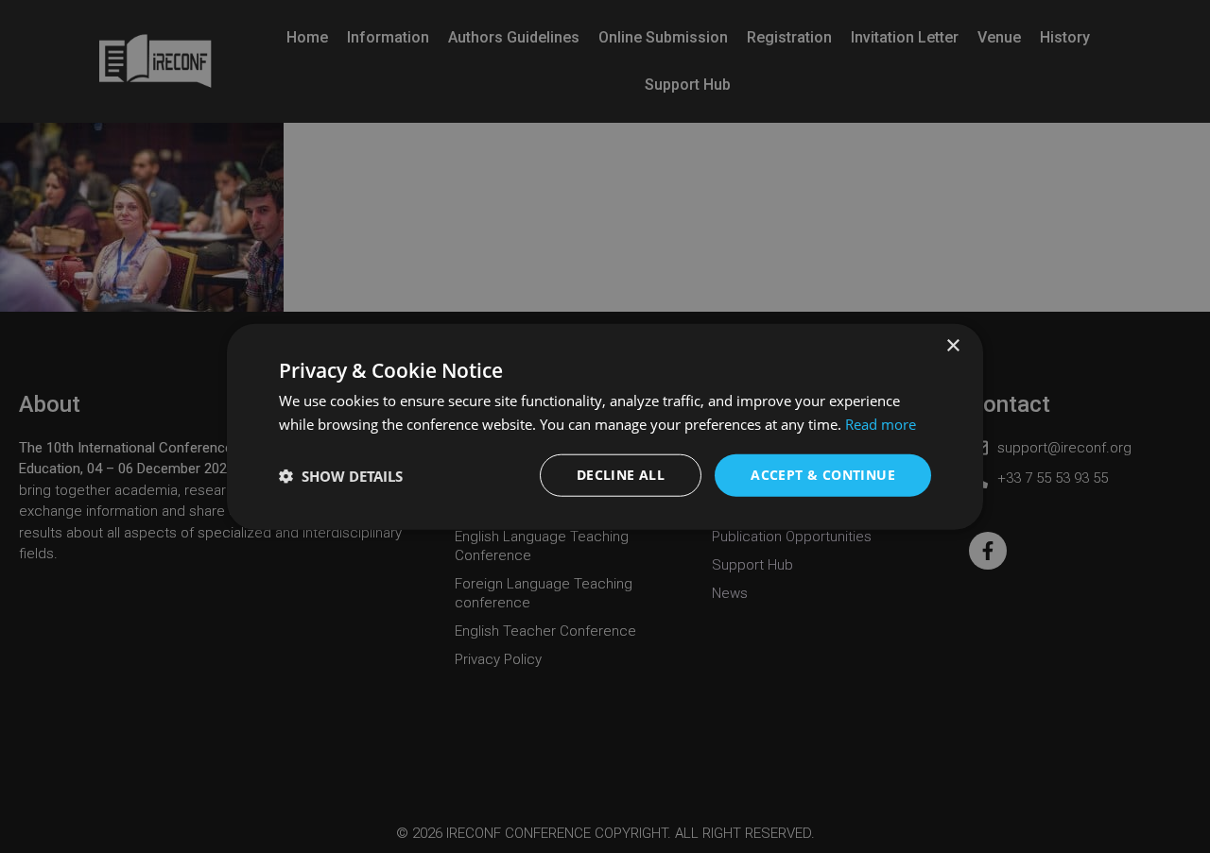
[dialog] (605, 426)
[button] (341, 475)
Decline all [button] (621, 475)
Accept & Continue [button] (823, 475)
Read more (880, 423)
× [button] (952, 345)
